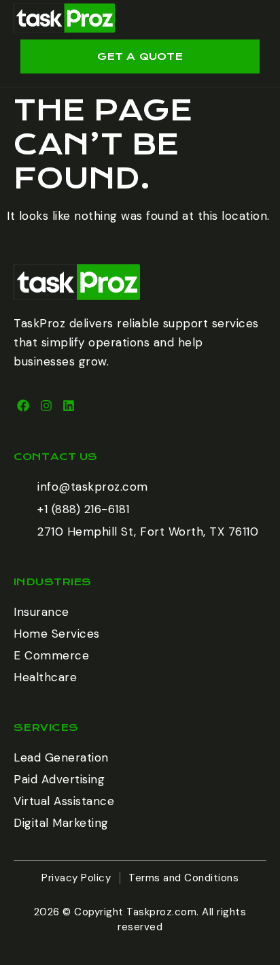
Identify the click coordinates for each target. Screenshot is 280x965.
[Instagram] (46, 406)
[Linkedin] (69, 406)
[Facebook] (23, 406)
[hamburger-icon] (251, 19)
